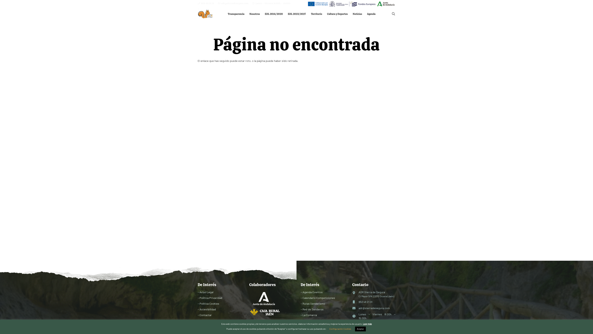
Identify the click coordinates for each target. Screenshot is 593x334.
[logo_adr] (205, 14)
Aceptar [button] (360, 329)
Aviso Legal (206, 292)
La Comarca (310, 315)
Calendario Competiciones (319, 298)
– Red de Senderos (312, 309)
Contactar (206, 315)
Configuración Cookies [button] (340, 329)
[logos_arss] (351, 4)
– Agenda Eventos (312, 292)
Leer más (367, 324)
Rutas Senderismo (314, 303)
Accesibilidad (208, 309)
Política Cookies (209, 303)
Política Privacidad (211, 298)
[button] (247, 13)
